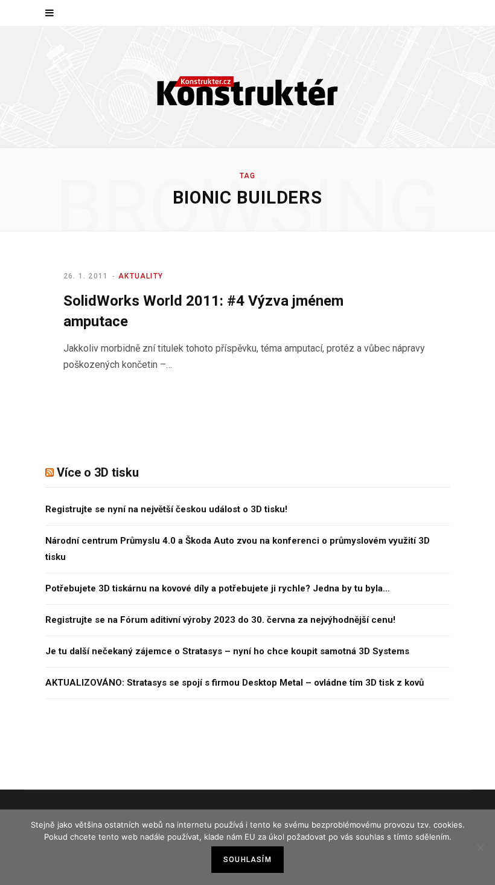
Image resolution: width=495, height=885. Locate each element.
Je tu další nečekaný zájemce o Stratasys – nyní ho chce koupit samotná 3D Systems (227, 651)
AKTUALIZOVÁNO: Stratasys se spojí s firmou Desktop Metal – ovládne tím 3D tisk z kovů (234, 682)
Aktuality (140, 276)
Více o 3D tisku (98, 472)
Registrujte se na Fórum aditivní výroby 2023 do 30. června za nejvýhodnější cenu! (220, 619)
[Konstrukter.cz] (247, 87)
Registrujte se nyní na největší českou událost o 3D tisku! (166, 509)
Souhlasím (247, 859)
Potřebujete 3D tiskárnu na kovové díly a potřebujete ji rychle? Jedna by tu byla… (217, 588)
